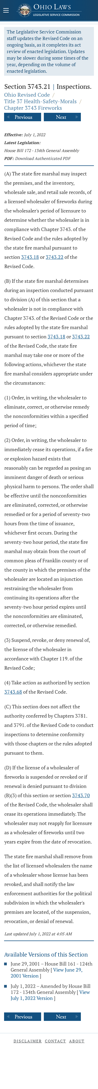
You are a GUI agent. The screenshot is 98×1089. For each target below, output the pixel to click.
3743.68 (13, 691)
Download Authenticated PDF (42, 158)
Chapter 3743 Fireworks (33, 107)
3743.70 (81, 795)
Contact (55, 1041)
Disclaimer (28, 1041)
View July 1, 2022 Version (50, 995)
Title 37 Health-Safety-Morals (40, 101)
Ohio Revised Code (27, 94)
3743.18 (30, 257)
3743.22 (54, 257)
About (77, 1041)
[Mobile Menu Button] (6, 11)
